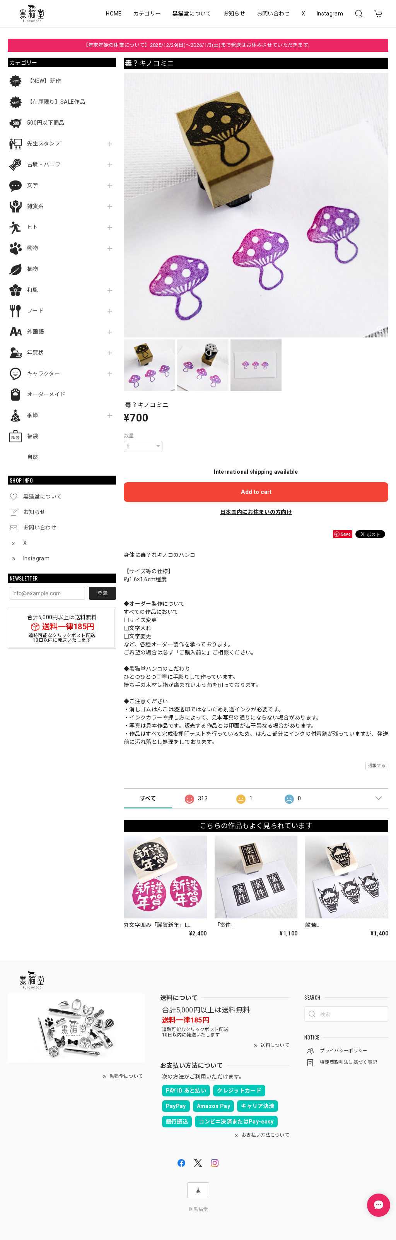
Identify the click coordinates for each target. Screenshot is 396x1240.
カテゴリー (147, 13)
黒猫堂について (191, 13)
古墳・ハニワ (43, 164)
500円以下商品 (46, 123)
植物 (32, 269)
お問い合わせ (273, 13)
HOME (113, 13)
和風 (32, 290)
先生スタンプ (43, 143)
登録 (102, 593)
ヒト (32, 227)
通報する (377, 765)
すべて (148, 798)
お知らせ (234, 13)
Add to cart (256, 491)
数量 (129, 435)
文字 (32, 185)
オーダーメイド (46, 394)
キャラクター (43, 373)
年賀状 (35, 352)
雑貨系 (35, 206)
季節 (32, 415)
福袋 (32, 436)
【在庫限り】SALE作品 (56, 102)
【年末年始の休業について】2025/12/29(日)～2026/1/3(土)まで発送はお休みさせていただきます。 (198, 45)
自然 (32, 457)
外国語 (35, 332)
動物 (32, 248)
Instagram (330, 13)
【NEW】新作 (44, 81)
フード (35, 311)
